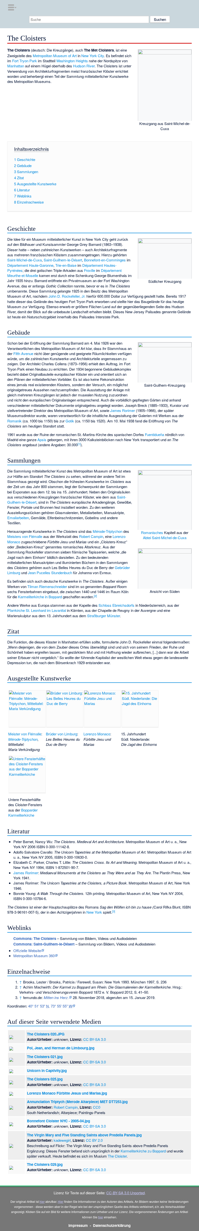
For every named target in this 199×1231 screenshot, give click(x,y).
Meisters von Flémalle (24, 536)
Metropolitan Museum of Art (55, 55)
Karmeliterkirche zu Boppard (143, 1150)
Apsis (41, 439)
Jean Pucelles (39, 572)
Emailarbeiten (18, 517)
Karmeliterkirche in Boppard (40, 596)
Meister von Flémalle (24, 733)
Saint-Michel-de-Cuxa (24, 259)
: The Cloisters (34, 938)
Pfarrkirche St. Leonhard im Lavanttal (36, 610)
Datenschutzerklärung (112, 1225)
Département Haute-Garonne (30, 265)
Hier (60, 1201)
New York (94, 912)
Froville (89, 270)
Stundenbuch (61, 572)
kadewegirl (62, 1140)
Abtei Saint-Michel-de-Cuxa (164, 537)
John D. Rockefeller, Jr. (67, 296)
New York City (92, 55)
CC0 (96, 1107)
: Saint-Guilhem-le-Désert (44, 944)
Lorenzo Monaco (96, 733)
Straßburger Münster (103, 615)
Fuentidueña (154, 434)
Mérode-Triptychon (107, 531)
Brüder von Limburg (61, 733)
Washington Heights (72, 60)
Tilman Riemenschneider (47, 586)
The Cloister (117, 1156)
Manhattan (15, 65)
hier (42, 1201)
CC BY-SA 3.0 (94, 1039)
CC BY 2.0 (94, 1140)
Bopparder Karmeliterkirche (23, 812)
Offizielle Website (27, 950)
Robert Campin (91, 536)
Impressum (78, 1225)
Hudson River (84, 65)
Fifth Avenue (23, 353)
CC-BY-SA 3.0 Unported (125, 1192)
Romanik (14, 420)
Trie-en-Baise (65, 265)
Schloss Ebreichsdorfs (116, 605)
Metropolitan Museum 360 (34, 955)
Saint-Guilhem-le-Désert (63, 259)
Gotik (70, 420)
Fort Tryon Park (24, 60)
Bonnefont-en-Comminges (105, 259)
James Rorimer (122, 410)
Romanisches (152, 532)
